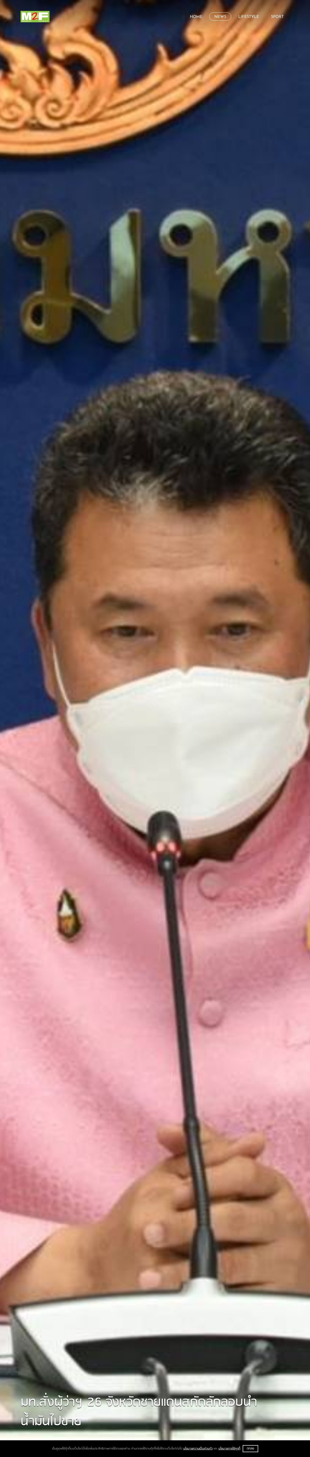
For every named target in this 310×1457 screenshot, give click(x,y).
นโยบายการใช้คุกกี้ (229, 1448)
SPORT (277, 17)
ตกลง (250, 1448)
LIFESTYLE (248, 17)
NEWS (220, 17)
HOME (196, 17)
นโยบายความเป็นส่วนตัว (198, 1448)
